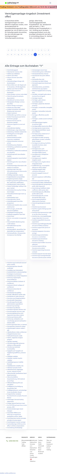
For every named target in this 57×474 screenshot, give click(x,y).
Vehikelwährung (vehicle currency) (16, 115)
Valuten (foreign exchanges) (15, 105)
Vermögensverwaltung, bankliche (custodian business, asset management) (41, 145)
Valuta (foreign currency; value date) (17, 94)
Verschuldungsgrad (12, 70)
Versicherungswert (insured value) (41, 253)
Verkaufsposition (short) (13, 199)
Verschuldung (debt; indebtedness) (42, 182)
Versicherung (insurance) (39, 206)
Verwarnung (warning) (13, 305)
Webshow (32, 461)
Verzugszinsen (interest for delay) (16, 326)
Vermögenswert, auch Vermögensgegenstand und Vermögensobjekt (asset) (40, 150)
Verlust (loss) (10, 216)
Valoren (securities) (12, 75)
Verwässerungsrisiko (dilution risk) (16, 309)
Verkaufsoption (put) (12, 197)
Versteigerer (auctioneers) (14, 274)
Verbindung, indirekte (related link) (16, 131)
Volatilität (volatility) (12, 356)
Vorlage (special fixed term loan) (16, 403)
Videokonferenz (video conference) (16, 332)
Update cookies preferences (8, 473)
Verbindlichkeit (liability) (13, 128)
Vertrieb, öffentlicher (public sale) (16, 294)
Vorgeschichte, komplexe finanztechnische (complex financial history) (17, 395)
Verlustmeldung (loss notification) (41, 71)
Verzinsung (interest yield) (14, 317)
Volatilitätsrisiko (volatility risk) (15, 365)
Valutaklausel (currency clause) (15, 100)
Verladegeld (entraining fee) (15, 212)
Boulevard (41, 451)
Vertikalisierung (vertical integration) (17, 275)
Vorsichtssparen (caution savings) (16, 422)
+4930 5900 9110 (13, 441)
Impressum (50, 444)
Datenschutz (33, 442)
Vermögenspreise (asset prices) (40, 128)
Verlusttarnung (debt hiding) (40, 81)
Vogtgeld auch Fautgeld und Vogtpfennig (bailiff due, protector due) (16, 352)
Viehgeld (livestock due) (14, 334)
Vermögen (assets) (37, 98)
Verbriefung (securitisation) (14, 145)
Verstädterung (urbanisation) (15, 270)
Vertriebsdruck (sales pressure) (15, 296)
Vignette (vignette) (12, 341)
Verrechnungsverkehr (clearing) (40, 180)
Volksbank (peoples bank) (14, 367)
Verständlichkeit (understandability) (17, 272)
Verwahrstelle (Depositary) (14, 300)
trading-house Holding (49, 447)
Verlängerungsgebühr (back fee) (16, 214)
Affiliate (24, 446)
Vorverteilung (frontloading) (14, 427)
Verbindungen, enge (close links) (16, 130)
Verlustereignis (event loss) (39, 70)
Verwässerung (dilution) (13, 307)
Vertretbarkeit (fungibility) (14, 292)
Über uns (49, 440)
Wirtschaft (41, 446)
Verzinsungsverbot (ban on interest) (17, 324)
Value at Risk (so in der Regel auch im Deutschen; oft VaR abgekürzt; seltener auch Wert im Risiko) (16, 86)
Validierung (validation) (13, 73)
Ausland (40, 453)
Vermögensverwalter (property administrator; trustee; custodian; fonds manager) (41, 139)
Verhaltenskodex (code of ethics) (16, 184)
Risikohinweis (33, 440)
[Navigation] (50, 3)
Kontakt (49, 442)
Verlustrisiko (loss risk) (38, 79)
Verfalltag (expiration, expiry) (15, 175)
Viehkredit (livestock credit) (14, 335)
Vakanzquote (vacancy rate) (14, 71)
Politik (39, 444)
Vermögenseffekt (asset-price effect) (42, 126)
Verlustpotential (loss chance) (40, 73)
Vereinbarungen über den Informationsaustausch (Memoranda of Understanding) (17, 171)
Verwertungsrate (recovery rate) (16, 311)
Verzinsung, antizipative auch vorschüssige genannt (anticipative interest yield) (16, 320)
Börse (39, 447)
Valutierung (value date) (13, 107)
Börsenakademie (26, 440)
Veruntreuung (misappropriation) (16, 298)
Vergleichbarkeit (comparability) (16, 176)
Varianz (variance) (12, 113)
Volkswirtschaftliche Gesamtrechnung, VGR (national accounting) (16, 378)
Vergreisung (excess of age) (14, 178)
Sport (39, 449)
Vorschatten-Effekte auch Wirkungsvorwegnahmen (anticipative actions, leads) (14, 414)
